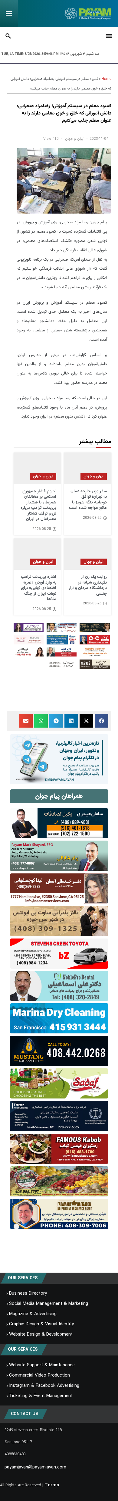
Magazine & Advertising (33, 1314)
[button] (101, 721)
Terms (51, 1485)
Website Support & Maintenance (42, 1365)
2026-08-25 (92, 518)
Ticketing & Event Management (41, 1395)
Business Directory (28, 1293)
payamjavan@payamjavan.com (35, 1467)
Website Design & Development (41, 1334)
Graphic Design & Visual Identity (41, 1324)
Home (106, 79)
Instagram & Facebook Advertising (44, 1385)
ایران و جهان (74, 139)
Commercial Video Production (39, 1375)
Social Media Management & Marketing (48, 1303)
